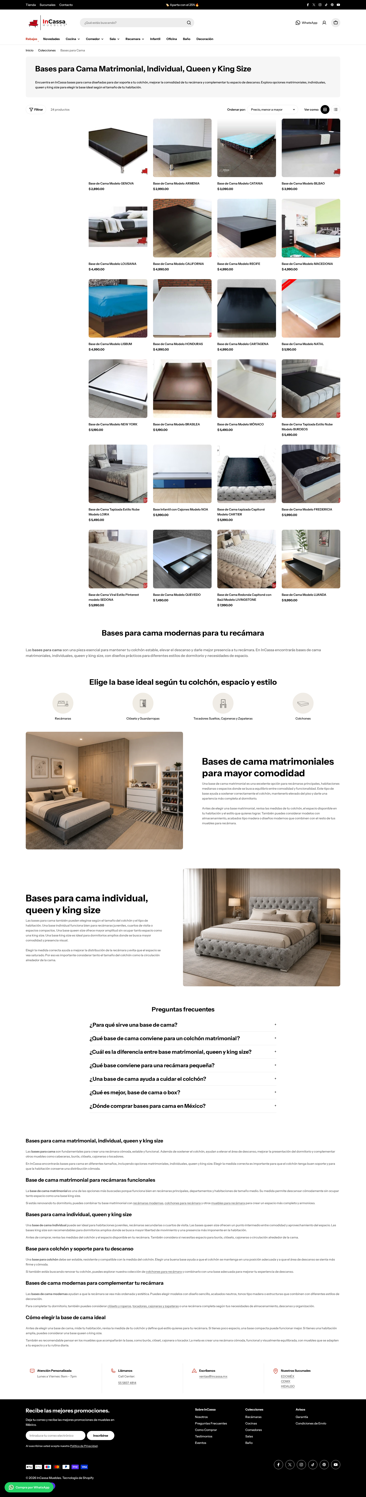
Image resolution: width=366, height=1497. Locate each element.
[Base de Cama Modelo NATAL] (311, 308)
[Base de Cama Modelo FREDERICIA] (311, 474)
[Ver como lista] (335, 109)
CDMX (285, 1381)
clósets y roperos (119, 1306)
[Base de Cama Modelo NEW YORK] (118, 388)
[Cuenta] (324, 22)
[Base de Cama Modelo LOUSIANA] (118, 228)
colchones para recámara (183, 1203)
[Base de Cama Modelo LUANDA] (311, 559)
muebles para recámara (228, 1203)
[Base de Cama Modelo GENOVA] (118, 148)
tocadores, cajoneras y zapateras (155, 1306)
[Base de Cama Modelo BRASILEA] (182, 388)
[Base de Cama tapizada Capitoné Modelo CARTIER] (246, 474)
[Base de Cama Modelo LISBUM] (118, 308)
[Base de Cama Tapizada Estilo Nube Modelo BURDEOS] (311, 388)
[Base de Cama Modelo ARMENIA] (182, 148)
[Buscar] (189, 22)
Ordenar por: (236, 109)
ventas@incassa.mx (213, 1376)
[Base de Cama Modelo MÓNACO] (246, 388)
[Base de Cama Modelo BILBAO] (311, 148)
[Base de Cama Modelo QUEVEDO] (182, 559)
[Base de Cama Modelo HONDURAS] (182, 308)
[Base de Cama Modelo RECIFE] (246, 228)
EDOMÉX (287, 1376)
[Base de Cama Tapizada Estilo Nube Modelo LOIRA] (118, 474)
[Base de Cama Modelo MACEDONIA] (311, 228)
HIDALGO (288, 1386)
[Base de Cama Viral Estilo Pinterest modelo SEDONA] (118, 559)
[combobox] (137, 22)
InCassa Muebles (49, 1478)
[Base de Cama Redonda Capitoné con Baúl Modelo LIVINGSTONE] (246, 559)
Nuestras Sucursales (296, 1370)
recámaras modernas (148, 1203)
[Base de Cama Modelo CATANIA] (246, 148)
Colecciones (47, 50)
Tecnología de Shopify (78, 1478)
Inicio (29, 50)
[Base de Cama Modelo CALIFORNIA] (182, 228)
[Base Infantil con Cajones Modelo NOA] (182, 474)
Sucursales (47, 5)
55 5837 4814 (127, 1383)
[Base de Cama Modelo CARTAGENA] (246, 308)
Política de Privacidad (84, 1446)
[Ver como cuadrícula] (325, 109)
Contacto (66, 5)
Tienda (31, 5)
